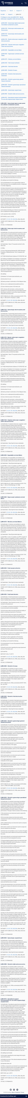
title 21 (11, 10)
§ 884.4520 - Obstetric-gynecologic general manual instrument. (12, 80)
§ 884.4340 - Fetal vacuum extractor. (10, 63)
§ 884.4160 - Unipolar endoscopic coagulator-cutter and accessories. (12, 45)
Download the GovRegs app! (8, 1096)
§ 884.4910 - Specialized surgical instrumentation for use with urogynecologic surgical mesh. (13, 98)
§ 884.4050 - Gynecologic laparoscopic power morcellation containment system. (12, 23)
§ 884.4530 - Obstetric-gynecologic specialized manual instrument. (13, 85)
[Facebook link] (14, 1090)
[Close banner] (26, 1096)
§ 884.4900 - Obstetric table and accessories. (12, 94)
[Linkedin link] (17, 1090)
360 (14, 219)
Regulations (3, 10)
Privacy (22, 1092)
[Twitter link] (11, 1090)
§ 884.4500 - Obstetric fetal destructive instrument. (11, 74)
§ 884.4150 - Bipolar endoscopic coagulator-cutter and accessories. (14, 40)
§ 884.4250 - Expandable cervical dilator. (11, 50)
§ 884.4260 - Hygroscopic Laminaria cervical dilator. (12, 54)
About (13, 1092)
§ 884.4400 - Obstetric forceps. (9, 70)
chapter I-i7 (19, 10)
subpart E (10, 14)
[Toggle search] (22, 3)
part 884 (3, 14)
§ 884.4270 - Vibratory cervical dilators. (11, 59)
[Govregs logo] (7, 3)
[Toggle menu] (25, 3)
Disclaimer (17, 1092)
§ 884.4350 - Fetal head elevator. (9, 66)
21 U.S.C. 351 (10, 219)
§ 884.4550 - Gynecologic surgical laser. (11, 90)
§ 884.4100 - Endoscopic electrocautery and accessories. (12, 29)
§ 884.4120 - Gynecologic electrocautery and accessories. (12, 34)
